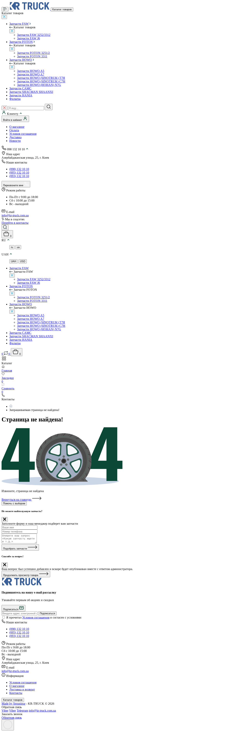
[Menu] (5, 9)
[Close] (4, 17)
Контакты (15, 693)
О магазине (16, 126)
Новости (15, 140)
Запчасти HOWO (20, 59)
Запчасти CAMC (20, 88)
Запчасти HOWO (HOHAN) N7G (39, 85)
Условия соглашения (22, 133)
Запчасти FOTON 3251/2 (33, 53)
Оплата (14, 130)
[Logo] (30, 9)
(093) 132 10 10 (19, 176)
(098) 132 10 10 (19, 169)
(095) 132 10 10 (19, 172)
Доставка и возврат (22, 689)
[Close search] (4, 108)
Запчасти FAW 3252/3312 (33, 34)
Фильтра (15, 98)
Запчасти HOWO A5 (30, 71)
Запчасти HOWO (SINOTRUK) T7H (41, 78)
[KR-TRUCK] (22, 585)
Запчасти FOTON (21, 41)
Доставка (15, 137)
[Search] (49, 107)
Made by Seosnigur (13, 703)
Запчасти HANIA (20, 95)
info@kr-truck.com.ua (15, 215)
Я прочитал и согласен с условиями (43, 617)
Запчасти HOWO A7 (30, 74)
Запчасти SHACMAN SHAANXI (31, 91)
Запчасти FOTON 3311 (32, 56)
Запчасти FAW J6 (28, 38)
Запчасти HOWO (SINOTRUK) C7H (41, 81)
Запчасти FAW (19, 23)
